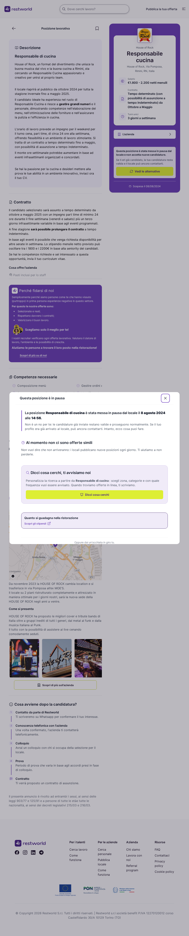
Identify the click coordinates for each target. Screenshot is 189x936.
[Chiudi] (165, 398)
